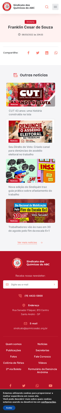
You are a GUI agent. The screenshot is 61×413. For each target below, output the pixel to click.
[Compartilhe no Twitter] (38, 53)
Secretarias (42, 350)
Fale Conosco (42, 356)
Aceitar (9, 408)
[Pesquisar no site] (47, 7)
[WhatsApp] (38, 385)
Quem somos (14, 344)
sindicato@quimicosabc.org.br (31, 328)
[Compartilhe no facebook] (28, 53)
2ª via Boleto (13, 369)
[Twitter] (25, 385)
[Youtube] (50, 385)
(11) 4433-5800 (34, 295)
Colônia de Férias (13, 362)
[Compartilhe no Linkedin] (47, 53)
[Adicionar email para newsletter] (54, 284)
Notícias (42, 344)
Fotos (13, 356)
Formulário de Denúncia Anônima (42, 370)
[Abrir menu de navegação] (55, 7)
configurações (48, 401)
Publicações (13, 350)
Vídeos (42, 362)
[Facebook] (12, 385)
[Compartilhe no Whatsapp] (56, 53)
